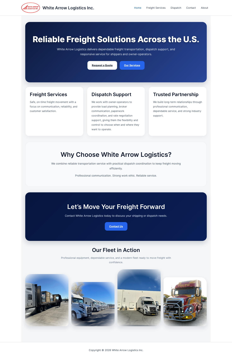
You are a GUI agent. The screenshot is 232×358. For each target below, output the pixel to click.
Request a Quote (102, 65)
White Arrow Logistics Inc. (68, 7)
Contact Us (116, 226)
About (204, 7)
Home (137, 7)
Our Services (132, 65)
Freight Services (156, 7)
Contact (191, 7)
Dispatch (176, 7)
